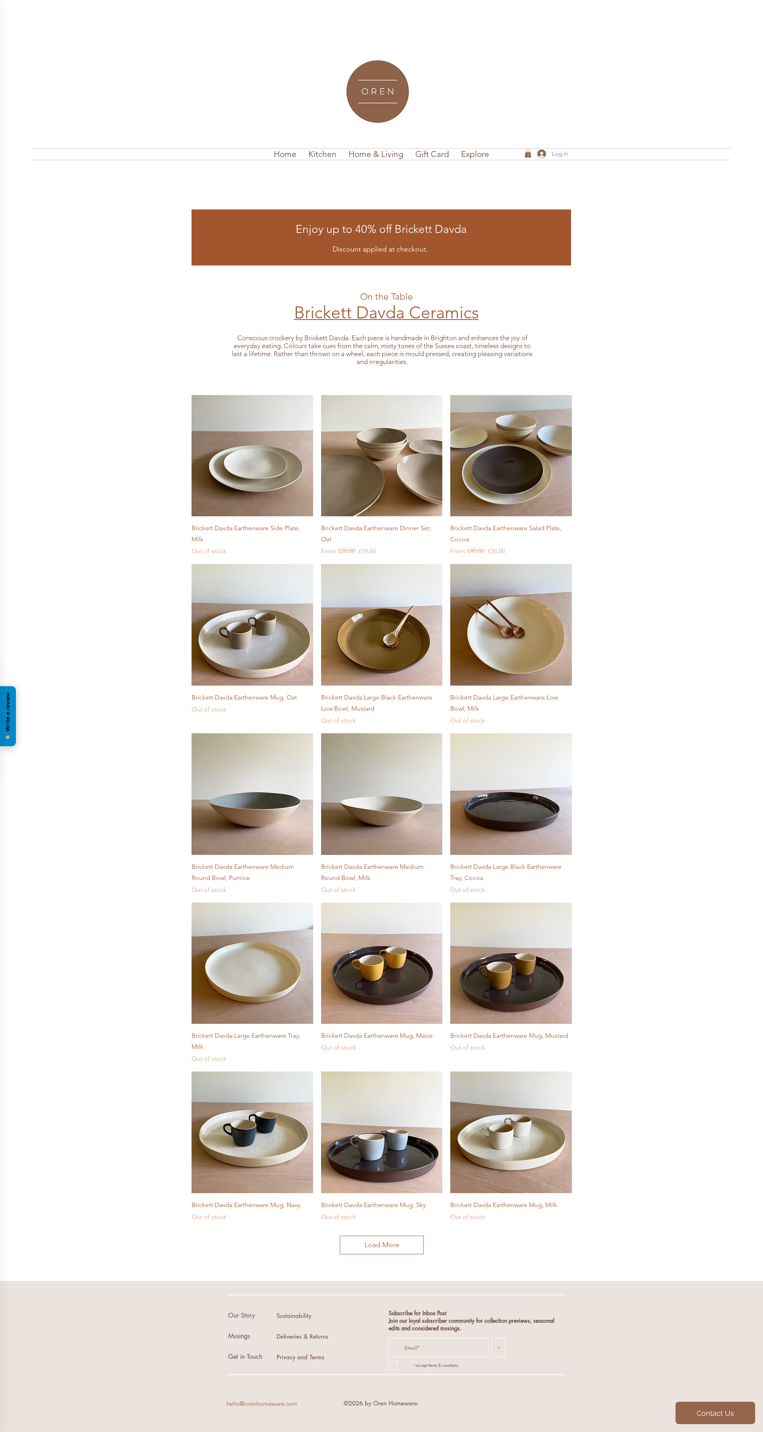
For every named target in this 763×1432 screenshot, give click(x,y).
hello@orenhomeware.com (262, 1403)
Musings (239, 1336)
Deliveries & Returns (302, 1336)
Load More (381, 1244)
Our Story (241, 1315)
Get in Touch (245, 1357)
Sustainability (294, 1316)
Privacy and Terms (300, 1357)
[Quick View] (252, 456)
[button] (322, 154)
